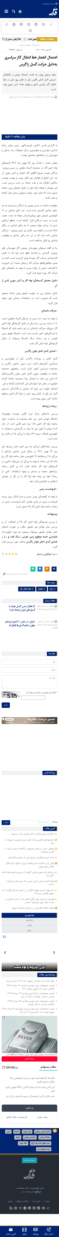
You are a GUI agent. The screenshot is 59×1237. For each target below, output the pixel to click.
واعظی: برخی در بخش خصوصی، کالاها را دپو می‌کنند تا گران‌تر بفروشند (29, 850)
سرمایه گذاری (29, 1058)
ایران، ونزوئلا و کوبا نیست (29, 967)
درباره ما (47, 1201)
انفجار (40, 589)
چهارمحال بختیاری (25, 45)
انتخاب (5, 822)
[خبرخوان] (11, 1208)
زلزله (51, 589)
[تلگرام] (14, 24)
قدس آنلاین (51, 11)
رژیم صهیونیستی (43, 1149)
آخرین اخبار (11, 1234)
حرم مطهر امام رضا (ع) (40, 1143)
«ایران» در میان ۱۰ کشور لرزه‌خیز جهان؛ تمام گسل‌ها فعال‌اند (20, 623)
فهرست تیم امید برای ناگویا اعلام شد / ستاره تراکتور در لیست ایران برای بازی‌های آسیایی (29, 901)
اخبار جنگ (48, 1234)
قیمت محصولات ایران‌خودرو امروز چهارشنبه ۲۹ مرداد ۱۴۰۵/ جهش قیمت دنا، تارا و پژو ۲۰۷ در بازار (28, 1010)
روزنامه (36, 1234)
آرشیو (10, 1201)
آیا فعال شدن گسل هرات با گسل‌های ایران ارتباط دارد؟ (22, 608)
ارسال (6, 705)
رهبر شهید (27, 1131)
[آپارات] (30, 30)
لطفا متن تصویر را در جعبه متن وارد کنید (41, 692)
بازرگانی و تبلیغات (22, 1201)
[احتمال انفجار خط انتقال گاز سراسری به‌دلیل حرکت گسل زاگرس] (29, 114)
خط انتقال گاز (25, 589)
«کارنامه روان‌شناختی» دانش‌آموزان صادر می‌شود (32, 834)
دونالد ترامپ (45, 1137)
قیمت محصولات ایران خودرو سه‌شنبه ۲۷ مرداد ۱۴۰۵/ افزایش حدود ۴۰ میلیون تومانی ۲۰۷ (30, 987)
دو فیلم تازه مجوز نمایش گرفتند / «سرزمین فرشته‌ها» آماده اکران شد (28, 874)
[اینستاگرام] (6, 24)
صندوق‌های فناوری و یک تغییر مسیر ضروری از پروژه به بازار (29, 841)
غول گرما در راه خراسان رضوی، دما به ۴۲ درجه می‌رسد (30, 981)
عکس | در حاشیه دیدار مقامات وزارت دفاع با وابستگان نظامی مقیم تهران (29, 865)
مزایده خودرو (42, 1117)
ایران (8, 1131)
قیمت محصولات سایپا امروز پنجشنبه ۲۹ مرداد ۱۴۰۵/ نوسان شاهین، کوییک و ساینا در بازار (31, 995)
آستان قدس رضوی (42, 1131)
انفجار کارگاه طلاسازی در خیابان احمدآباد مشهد (33, 908)
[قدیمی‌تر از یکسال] (46, 610)
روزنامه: (54, 822)
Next (5, 952)
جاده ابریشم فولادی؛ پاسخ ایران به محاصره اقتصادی (31, 857)
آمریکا (17, 1131)
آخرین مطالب (50, 828)
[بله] (36, 24)
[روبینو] (43, 24)
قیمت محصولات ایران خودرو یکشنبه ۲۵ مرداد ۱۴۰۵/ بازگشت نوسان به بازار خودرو (31, 1003)
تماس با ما (36, 1201)
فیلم (24, 1234)
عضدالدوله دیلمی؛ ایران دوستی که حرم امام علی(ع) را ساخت (30, 883)
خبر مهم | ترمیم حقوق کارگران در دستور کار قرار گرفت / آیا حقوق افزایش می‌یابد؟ (28, 892)
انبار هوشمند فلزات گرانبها (16, 1117)
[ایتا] (29, 24)
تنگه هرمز (23, 1143)
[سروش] (21, 24)
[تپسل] (3, 718)
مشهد (18, 1137)
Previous (54, 952)
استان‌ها (37, 45)
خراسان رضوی (29, 1137)
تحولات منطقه (47, 39)
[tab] (29, 915)
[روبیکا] (51, 24)
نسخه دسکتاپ (29, 1160)
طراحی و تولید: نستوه (28, 1192)
